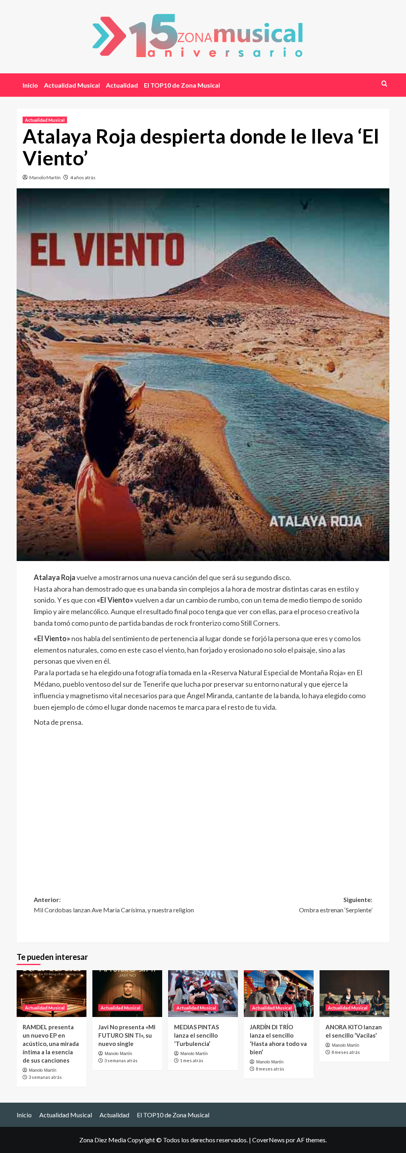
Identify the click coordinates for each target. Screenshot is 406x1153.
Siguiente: (335, 905)
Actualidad (122, 85)
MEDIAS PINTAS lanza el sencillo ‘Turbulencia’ (196, 1035)
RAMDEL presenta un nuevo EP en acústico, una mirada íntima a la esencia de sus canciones (51, 1043)
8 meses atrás (270, 1068)
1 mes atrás (191, 1060)
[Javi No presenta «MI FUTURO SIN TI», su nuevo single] (127, 993)
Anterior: (114, 905)
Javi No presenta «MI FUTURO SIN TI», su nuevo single (126, 1035)
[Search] (384, 83)
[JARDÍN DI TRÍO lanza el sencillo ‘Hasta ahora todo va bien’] (279, 993)
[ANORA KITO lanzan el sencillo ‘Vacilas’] (354, 993)
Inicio (30, 85)
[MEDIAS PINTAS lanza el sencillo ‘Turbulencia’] (203, 993)
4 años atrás (83, 177)
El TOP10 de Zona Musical (182, 85)
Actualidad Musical (72, 85)
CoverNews (268, 1139)
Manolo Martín (45, 177)
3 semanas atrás (45, 1077)
